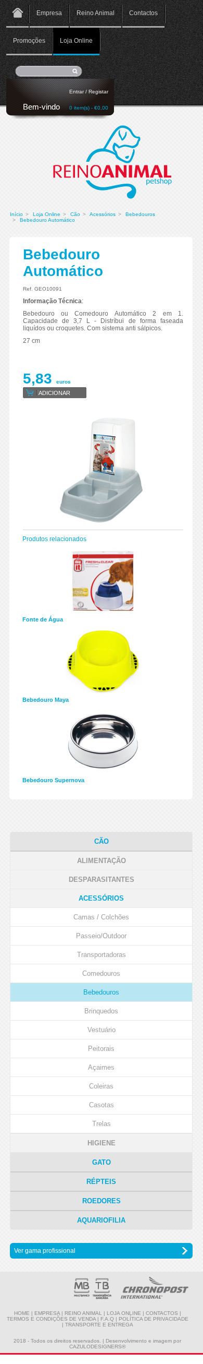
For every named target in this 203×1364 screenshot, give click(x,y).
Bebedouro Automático (47, 220)
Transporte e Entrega (99, 1324)
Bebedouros (140, 214)
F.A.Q (107, 1319)
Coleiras (101, 1086)
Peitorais (101, 1048)
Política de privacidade (153, 1319)
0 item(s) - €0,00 (88, 108)
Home (17, 14)
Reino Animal (96, 13)
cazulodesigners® (97, 1346)
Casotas (101, 1105)
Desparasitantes (101, 879)
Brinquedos (101, 1011)
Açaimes (101, 1067)
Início (16, 214)
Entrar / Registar (88, 91)
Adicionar (54, 393)
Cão (75, 214)
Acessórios (103, 214)
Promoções (29, 40)
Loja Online (76, 40)
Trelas (101, 1124)
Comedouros (101, 973)
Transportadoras (101, 955)
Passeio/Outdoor (101, 936)
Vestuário (101, 1030)
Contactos (143, 13)
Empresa (49, 13)
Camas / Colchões (101, 917)
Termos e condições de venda (51, 1319)
